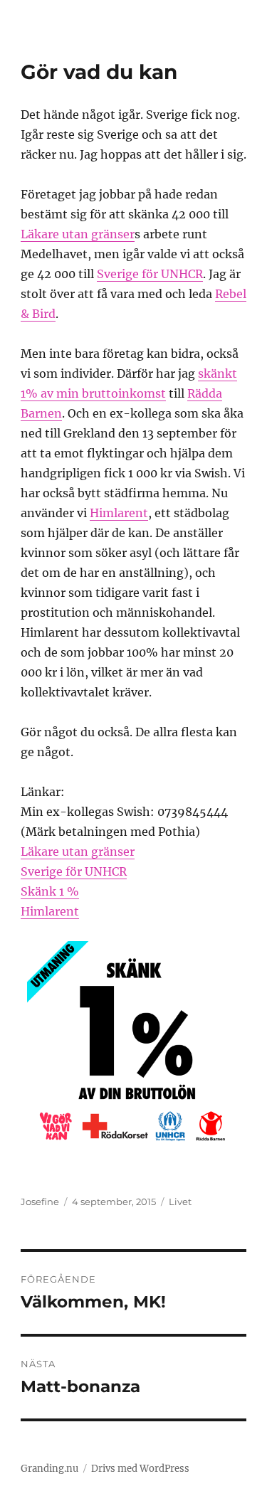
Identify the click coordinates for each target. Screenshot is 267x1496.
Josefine (40, 1201)
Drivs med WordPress (140, 1469)
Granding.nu (49, 1469)
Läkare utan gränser (78, 234)
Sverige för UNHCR (150, 274)
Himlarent (119, 513)
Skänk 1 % (50, 891)
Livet (180, 1201)
